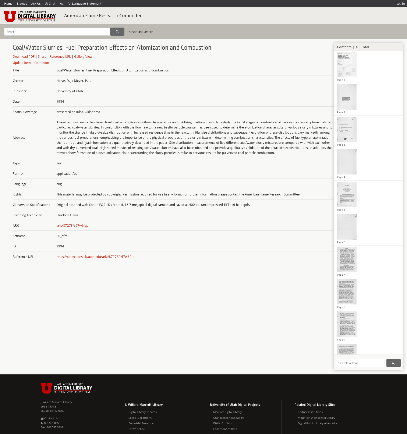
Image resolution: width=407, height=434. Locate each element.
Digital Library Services (142, 412)
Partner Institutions (310, 412)
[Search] (117, 32)
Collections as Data (225, 429)
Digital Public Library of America (317, 423)
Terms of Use (136, 429)
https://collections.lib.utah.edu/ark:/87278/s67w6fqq (95, 256)
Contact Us (50, 418)
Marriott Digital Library (227, 412)
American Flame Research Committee (103, 15)
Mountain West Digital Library (316, 418)
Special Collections (140, 418)
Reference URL (60, 56)
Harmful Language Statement (80, 3)
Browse (22, 3)
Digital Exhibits (222, 423)
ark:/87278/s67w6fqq (72, 225)
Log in (400, 3)
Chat (51, 3)
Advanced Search (141, 32)
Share (42, 56)
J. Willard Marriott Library (56, 402)
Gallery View (83, 56)
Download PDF (24, 56)
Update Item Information (31, 62)
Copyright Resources (141, 423)
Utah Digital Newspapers (228, 418)
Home (8, 3)
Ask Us (36, 3)
